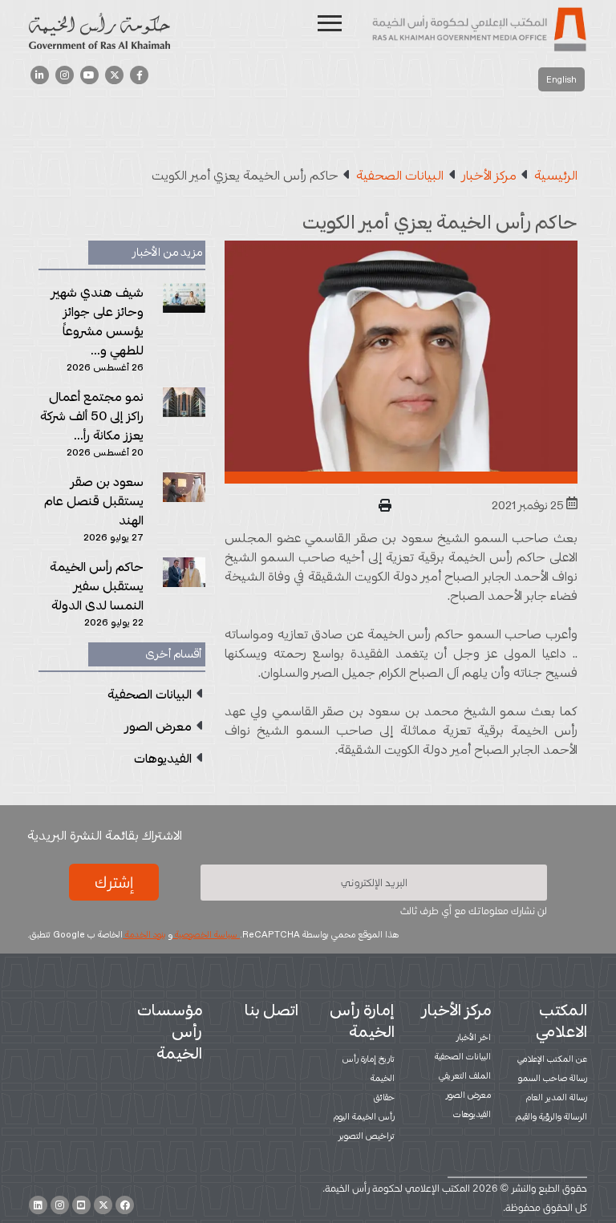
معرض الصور (468, 1094)
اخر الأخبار (473, 1037)
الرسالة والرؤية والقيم (551, 1116)
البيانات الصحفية (463, 1056)
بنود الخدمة (144, 934)
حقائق (384, 1097)
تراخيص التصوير (366, 1135)
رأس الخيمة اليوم (364, 1116)
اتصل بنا (271, 1009)
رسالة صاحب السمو (552, 1077)
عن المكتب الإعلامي (552, 1058)
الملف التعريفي (465, 1075)
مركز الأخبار (456, 1009)
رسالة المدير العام (556, 1097)
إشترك (114, 882)
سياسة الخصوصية (206, 934)
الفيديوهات (472, 1114)
